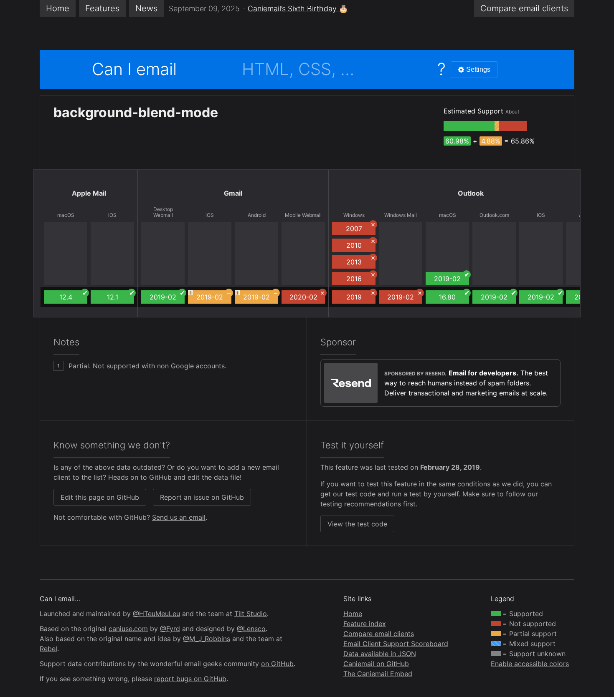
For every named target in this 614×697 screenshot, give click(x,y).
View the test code (357, 524)
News (146, 8)
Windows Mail (400, 215)
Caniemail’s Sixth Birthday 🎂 (298, 8)
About (512, 111)
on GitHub (277, 663)
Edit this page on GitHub (100, 497)
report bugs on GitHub (190, 678)
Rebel (48, 648)
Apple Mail (89, 193)
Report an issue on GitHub (202, 497)
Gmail (233, 193)
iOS (112, 215)
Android (257, 215)
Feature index (364, 623)
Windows (354, 215)
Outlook (471, 193)
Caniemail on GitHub (376, 663)
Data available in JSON (379, 653)
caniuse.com (128, 628)
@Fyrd (170, 628)
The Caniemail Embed (377, 673)
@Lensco (251, 628)
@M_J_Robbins (206, 638)
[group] (469, 126)
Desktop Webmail (163, 212)
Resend (435, 373)
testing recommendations (360, 504)
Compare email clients (378, 633)
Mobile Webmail (303, 215)
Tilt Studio (250, 613)
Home (57, 8)
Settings (478, 69)
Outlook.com (494, 215)
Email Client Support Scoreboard (395, 643)
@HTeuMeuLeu (156, 613)
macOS (65, 215)
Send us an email (179, 517)
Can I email (134, 69)
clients (524, 8)
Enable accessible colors (530, 663)
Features (102, 8)
